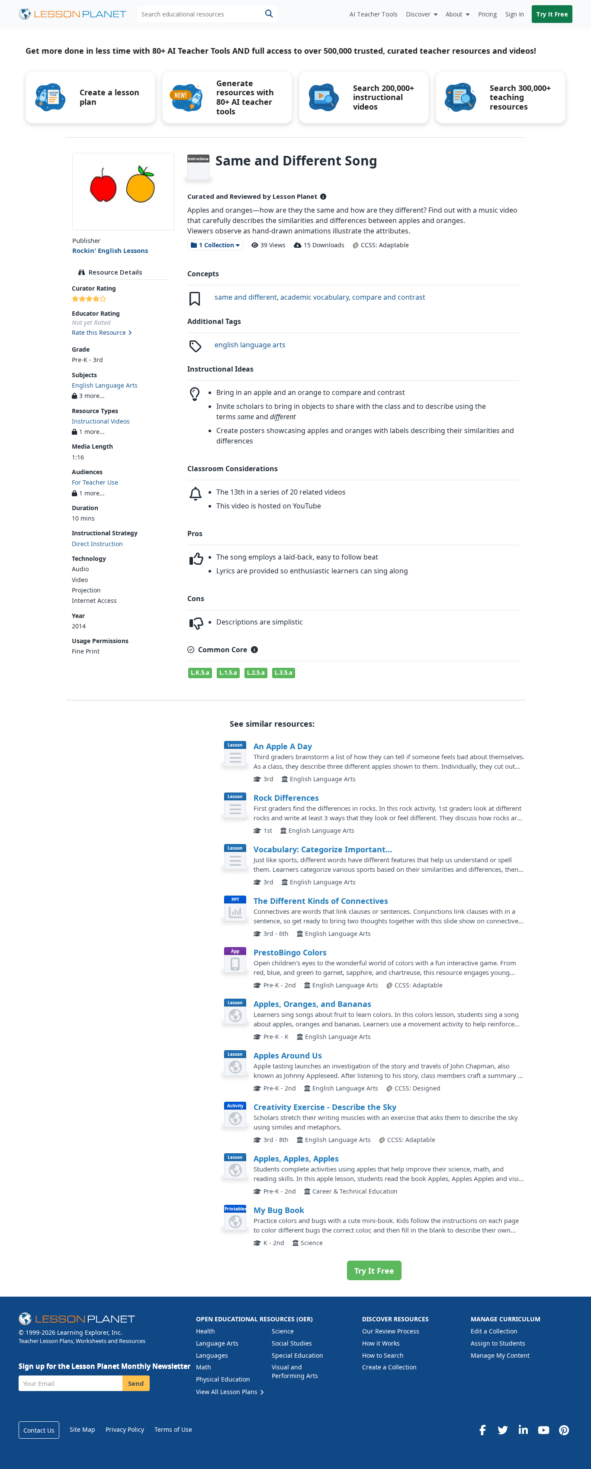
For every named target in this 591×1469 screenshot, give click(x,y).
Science (283, 1331)
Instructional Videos (101, 421)
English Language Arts (105, 385)
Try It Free (552, 14)
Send (136, 1383)
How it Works (381, 1343)
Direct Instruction (97, 544)
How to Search (383, 1355)
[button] (123, 333)
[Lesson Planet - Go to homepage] (77, 14)
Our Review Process (390, 1331)
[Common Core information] (254, 649)
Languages (212, 1355)
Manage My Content (500, 1355)
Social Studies (292, 1343)
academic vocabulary (314, 297)
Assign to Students (498, 1343)
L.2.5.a (256, 672)
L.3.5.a (283, 672)
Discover (418, 14)
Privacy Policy (125, 1429)
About (454, 14)
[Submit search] (269, 14)
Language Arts (217, 1343)
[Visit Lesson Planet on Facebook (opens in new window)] (482, 1430)
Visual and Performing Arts (295, 1371)
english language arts (250, 344)
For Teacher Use (95, 482)
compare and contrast (388, 297)
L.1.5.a (228, 672)
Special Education (297, 1355)
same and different (246, 297)
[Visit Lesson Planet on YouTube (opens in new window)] (543, 1430)
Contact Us (39, 1430)
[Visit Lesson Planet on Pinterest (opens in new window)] (563, 1430)
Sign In (514, 14)
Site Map (82, 1429)
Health (205, 1331)
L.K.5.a (200, 672)
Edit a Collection (494, 1331)
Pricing (487, 14)
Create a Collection (389, 1367)
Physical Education (223, 1379)
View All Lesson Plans (227, 1392)
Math (203, 1367)
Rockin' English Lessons (110, 250)
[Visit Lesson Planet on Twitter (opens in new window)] (502, 1430)
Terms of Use (173, 1429)
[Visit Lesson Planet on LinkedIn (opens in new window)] (523, 1430)
